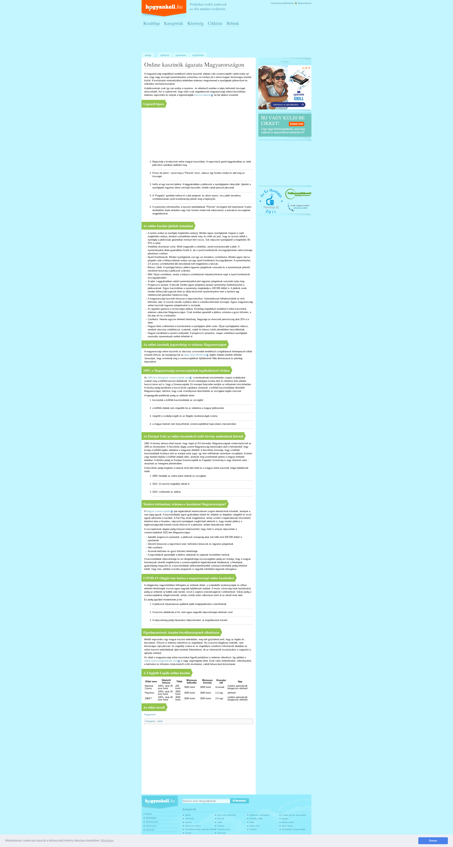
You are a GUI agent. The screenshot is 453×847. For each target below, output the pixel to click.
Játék (160, 721)
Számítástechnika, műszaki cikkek (200, 829)
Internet (188, 822)
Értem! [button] (433, 840)
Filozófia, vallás (256, 818)
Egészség (189, 818)
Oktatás (220, 826)
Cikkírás (215, 23)
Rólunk (233, 23)
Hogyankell (150, 714)
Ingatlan (285, 818)
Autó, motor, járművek (226, 815)
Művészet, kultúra (192, 826)
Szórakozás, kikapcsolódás (294, 829)
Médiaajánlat (151, 818)
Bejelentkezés (304, 3)
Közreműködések (286, 3)
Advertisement (152, 822)
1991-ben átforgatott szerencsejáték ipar (168, 377)
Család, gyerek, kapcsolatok (294, 815)
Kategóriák (173, 23)
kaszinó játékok (202, 95)
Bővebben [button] (107, 840)
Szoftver (253, 829)
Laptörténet (181, 55)
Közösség (195, 23)
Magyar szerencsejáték (158, 511)
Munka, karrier (288, 822)
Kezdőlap (151, 23)
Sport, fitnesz (287, 826)
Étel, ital (220, 818)
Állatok (188, 815)
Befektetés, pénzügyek (259, 815)
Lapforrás (164, 55)
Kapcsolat (150, 830)
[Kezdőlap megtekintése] (164, 8)
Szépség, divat (223, 829)
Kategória (150, 721)
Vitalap (273, 3)
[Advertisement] (227, 41)
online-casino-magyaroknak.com (160, 661)
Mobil (252, 822)
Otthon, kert (255, 826)
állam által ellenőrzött (195, 355)
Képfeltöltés (198, 55)
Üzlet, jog (221, 833)
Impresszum (151, 826)
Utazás (188, 833)
